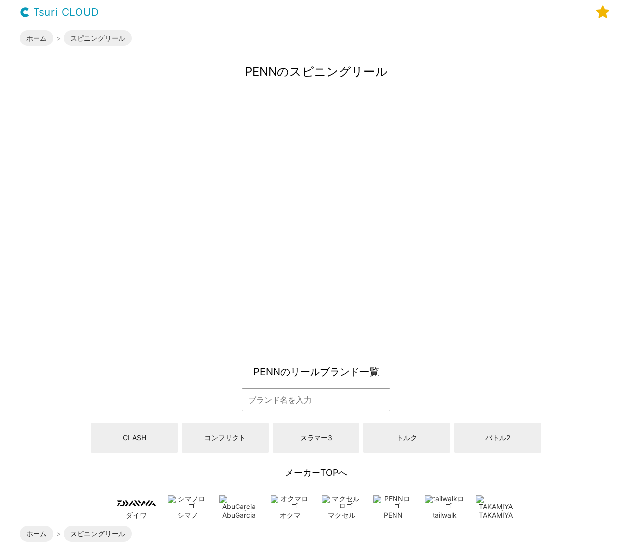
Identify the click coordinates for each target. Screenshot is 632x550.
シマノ (187, 515)
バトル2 (497, 437)
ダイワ (136, 515)
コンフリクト (225, 437)
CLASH (134, 437)
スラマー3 (316, 437)
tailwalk (445, 515)
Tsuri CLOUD (64, 12)
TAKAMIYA (496, 515)
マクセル (342, 515)
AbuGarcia (239, 515)
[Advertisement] (316, 281)
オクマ (290, 515)
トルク (406, 437)
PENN (393, 515)
